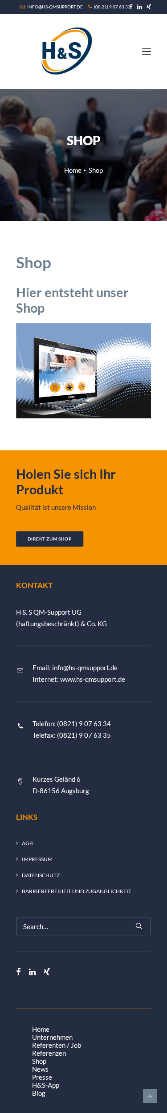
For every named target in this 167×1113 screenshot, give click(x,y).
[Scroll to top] (150, 1095)
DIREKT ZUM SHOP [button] (50, 539)
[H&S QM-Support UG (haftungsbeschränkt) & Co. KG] (64, 51)
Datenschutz (41, 875)
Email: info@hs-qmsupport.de (75, 668)
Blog (38, 1093)
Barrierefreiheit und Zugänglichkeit (76, 891)
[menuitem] (131, 7)
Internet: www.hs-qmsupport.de (79, 679)
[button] (131, 7)
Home (72, 170)
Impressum (37, 859)
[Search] (83, 926)
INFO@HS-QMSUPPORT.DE (55, 6)
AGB (27, 843)
